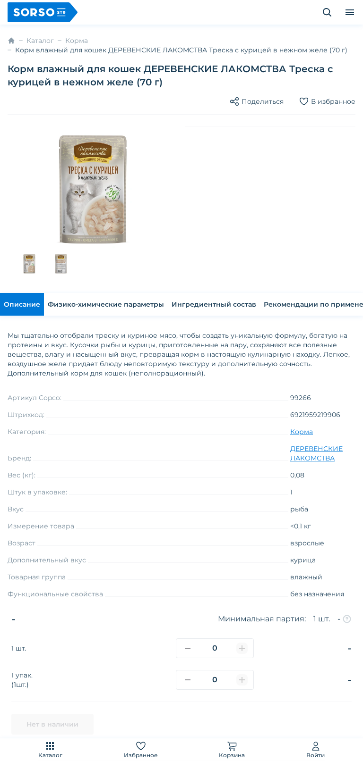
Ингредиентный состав (214, 304)
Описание (22, 304)
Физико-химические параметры (106, 304)
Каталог (50, 755)
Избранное (141, 755)
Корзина (232, 755)
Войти (315, 755)
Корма (76, 40)
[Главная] (11, 40)
